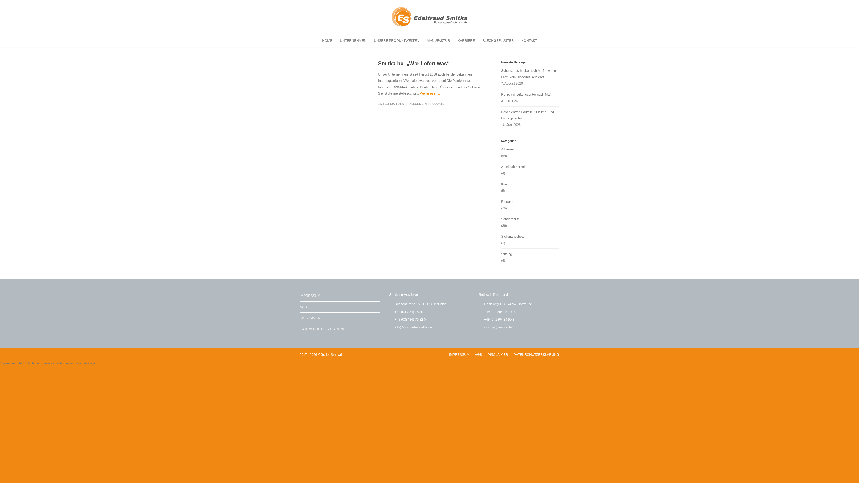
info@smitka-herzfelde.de (413, 327)
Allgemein (418, 104)
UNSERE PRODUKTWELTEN (396, 40)
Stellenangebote (512, 236)
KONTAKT (529, 40)
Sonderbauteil (511, 219)
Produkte (436, 104)
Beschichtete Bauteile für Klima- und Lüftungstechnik (527, 115)
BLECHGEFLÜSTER (498, 40)
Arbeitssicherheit (513, 167)
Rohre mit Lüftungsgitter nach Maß (526, 94)
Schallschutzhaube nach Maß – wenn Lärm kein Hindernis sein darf (528, 74)
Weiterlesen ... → (432, 93)
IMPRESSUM (310, 296)
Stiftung (506, 254)
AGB (303, 307)
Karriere (507, 184)
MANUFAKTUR (438, 40)
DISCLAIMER (310, 318)
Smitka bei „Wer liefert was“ (414, 63)
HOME (327, 40)
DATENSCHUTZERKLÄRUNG (323, 329)
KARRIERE (466, 40)
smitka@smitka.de (498, 327)
